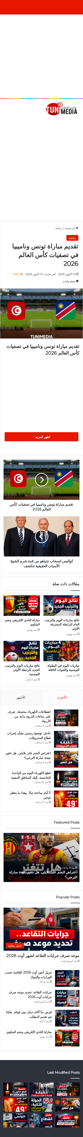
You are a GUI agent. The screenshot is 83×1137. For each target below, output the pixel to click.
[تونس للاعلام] (62, 108)
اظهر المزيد (42, 437)
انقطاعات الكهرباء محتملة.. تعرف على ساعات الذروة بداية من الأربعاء (29, 716)
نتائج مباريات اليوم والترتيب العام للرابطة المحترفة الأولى (61, 624)
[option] (41, 857)
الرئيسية (70, 228)
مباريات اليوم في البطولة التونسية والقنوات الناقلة (63, 668)
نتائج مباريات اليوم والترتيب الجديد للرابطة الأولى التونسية (22, 670)
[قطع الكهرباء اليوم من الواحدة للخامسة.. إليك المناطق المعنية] (66, 779)
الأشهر (20, 697)
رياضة (58, 228)
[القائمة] (5, 123)
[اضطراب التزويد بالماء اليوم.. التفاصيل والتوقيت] (41, 1120)
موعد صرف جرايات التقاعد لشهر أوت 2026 (42, 955)
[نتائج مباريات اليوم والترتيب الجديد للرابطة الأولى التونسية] (22, 651)
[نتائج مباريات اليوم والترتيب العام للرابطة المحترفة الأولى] (61, 605)
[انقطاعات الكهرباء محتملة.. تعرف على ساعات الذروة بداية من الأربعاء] (66, 718)
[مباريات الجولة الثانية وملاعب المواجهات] (41, 1105)
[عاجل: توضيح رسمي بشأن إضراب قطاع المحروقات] (66, 739)
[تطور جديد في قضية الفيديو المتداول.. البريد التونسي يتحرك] (15, 1120)
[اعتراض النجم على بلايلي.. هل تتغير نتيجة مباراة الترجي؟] (66, 759)
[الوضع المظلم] (13, 123)
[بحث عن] (77, 123)
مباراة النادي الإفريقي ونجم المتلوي (29, 1032)
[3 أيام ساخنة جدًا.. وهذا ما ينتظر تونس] (66, 799)
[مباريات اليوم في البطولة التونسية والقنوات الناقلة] (61, 651)
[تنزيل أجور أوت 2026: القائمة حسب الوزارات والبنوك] (67, 978)
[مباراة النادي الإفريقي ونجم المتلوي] (22, 605)
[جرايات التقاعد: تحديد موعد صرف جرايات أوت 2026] (67, 998)
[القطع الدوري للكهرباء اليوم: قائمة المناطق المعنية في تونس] (67, 1120)
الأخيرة (62, 697)
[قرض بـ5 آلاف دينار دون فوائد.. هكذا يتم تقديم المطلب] (67, 1018)
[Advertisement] (41, 56)
